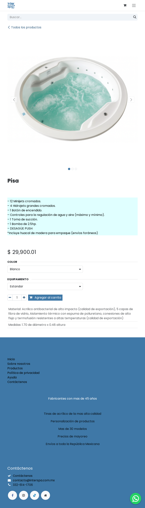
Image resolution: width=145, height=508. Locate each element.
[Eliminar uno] (9, 298)
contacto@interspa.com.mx (34, 480)
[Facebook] (12, 495)
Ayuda (12, 377)
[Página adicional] (45, 495)
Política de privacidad (23, 373)
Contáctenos (17, 382)
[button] (13, 99)
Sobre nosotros (18, 364)
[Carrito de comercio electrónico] (125, 5)
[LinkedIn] (34, 495)
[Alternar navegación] (134, 5)
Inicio (11, 359)
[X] (23, 495)
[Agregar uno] (24, 298)
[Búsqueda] (135, 17)
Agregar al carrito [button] (47, 297)
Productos (15, 368)
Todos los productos (26, 27)
